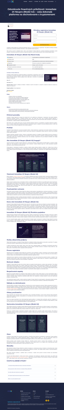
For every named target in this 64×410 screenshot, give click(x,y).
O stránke (36, 1)
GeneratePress (18, 408)
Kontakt (45, 1)
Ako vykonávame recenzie (23, 357)
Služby (42, 1)
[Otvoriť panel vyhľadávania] (55, 1)
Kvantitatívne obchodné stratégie (25, 396)
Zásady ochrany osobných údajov (52, 408)
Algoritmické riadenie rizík (24, 394)
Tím (39, 1)
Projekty (30, 1)
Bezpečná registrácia (44, 44)
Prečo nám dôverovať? (37, 396)
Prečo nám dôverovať (13, 357)
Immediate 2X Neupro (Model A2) (18, 176)
